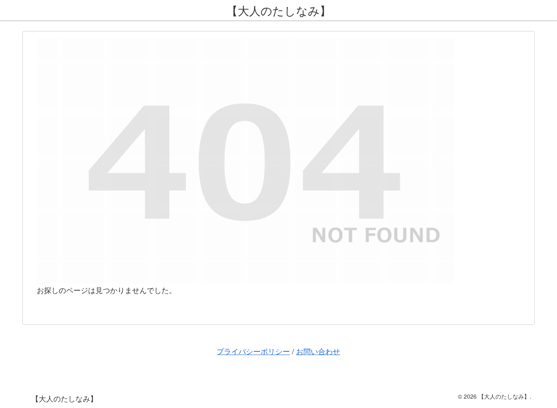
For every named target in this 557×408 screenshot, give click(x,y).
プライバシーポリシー (253, 351)
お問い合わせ (318, 351)
